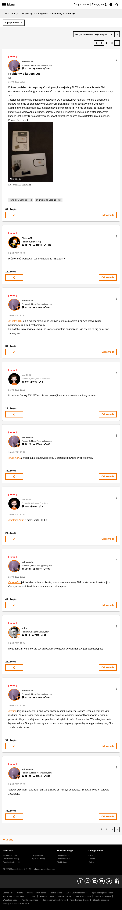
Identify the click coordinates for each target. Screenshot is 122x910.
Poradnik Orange (47, 896)
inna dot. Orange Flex (21, 200)
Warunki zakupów (10, 900)
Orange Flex (42, 13)
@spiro (12, 711)
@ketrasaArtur (16, 520)
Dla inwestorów (63, 859)
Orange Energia (64, 896)
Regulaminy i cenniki (11, 862)
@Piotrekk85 (15, 321)
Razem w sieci (56, 893)
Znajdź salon (37, 855)
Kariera (91, 862)
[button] (116, 59)
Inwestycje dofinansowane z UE (16, 904)
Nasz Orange (11, 13)
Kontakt (92, 859)
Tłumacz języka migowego (13, 896)
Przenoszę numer (10, 855)
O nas (91, 855)
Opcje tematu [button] (12, 22)
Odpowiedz (107, 215)
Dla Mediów (62, 862)
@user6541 (14, 458)
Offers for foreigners (101, 900)
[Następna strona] (117, 43)
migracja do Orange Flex (48, 200)
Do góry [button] (9, 839)
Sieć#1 (20, 893)
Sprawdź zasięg (38, 859)
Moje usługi (27, 13)
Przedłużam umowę (11, 859)
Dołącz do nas (81, 4)
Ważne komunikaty (83, 896)
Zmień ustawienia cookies (77, 893)
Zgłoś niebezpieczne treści (102, 893)
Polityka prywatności (30, 900)
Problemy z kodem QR (24, 73)
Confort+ (32, 896)
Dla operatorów (63, 855)
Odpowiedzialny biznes (36, 893)
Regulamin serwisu (103, 896)
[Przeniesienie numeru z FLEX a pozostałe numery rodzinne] (112, 34)
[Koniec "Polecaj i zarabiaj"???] (117, 34)
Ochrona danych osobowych (54, 900)
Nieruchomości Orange (79, 900)
